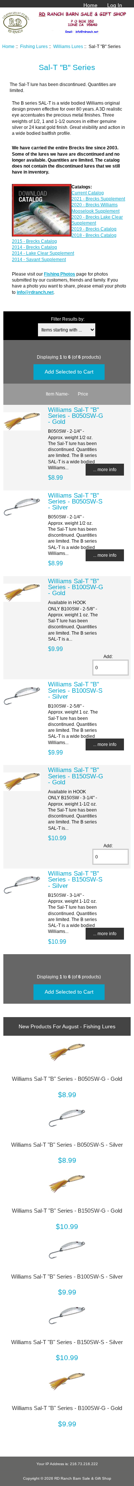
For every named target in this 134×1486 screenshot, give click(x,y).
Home (90, 5)
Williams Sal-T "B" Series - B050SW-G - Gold (75, 415)
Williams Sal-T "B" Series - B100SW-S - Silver (75, 690)
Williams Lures (68, 46)
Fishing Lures (34, 46)
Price (83, 393)
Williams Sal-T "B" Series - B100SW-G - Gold (75, 587)
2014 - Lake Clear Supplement (43, 253)
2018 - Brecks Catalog (94, 235)
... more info (105, 469)
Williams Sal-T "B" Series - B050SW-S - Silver (75, 501)
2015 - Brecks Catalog (34, 241)
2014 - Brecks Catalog (34, 247)
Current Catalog (87, 192)
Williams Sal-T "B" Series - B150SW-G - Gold (75, 775)
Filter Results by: (67, 319)
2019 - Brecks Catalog (94, 228)
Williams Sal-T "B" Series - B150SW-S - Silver (75, 879)
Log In (114, 5)
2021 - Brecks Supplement (98, 198)
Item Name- (57, 393)
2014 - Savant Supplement (39, 259)
